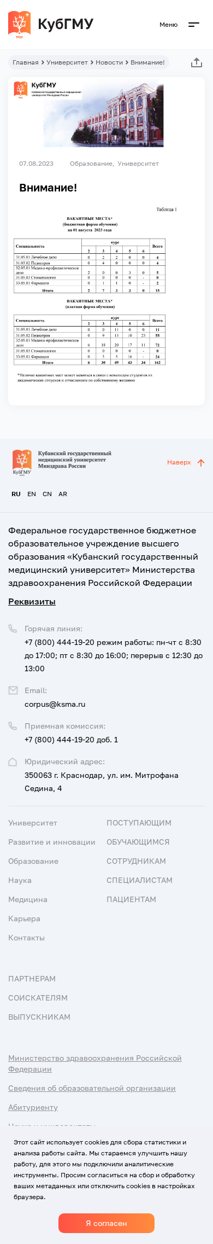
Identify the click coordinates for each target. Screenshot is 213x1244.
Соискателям (38, 997)
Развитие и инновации (52, 841)
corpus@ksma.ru (55, 703)
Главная (26, 62)
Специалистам (139, 880)
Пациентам (131, 899)
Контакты (26, 937)
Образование (33, 860)
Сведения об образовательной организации (92, 1087)
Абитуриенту (33, 1107)
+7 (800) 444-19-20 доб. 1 (71, 739)
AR (62, 494)
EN (31, 494)
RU (16, 494)
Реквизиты (32, 601)
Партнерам (32, 978)
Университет (67, 62)
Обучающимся (138, 841)
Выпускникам (39, 1016)
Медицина (28, 899)
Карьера (24, 918)
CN (47, 494)
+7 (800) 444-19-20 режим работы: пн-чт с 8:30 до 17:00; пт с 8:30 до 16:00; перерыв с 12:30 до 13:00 (114, 655)
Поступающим (138, 822)
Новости (109, 62)
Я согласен (106, 1223)
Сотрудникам (136, 860)
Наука (20, 880)
